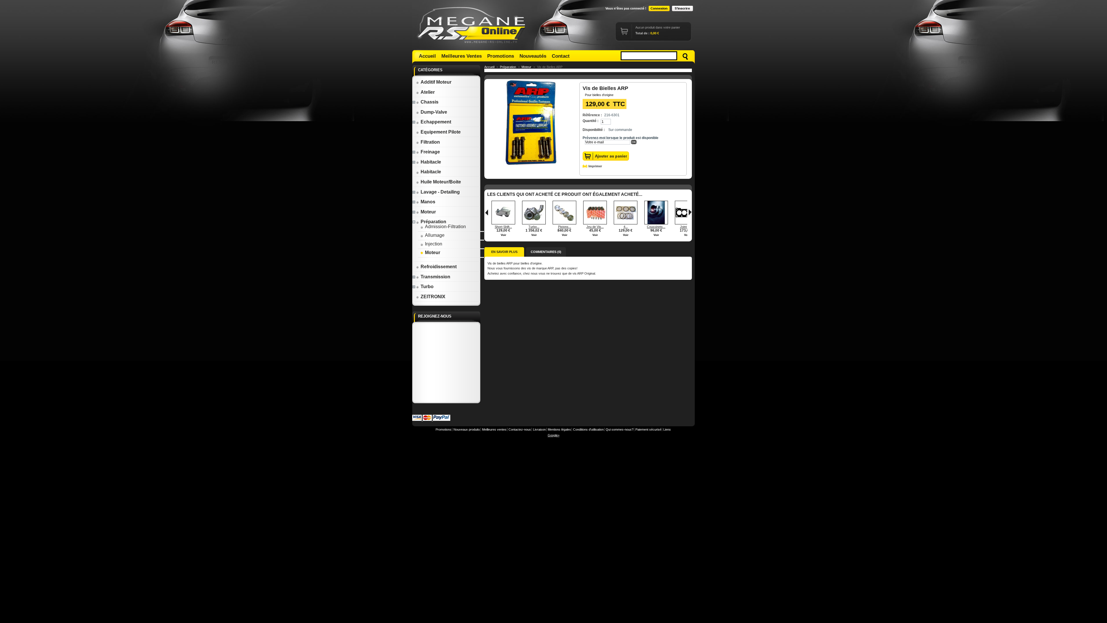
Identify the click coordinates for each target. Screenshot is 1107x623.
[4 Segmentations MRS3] (625, 223)
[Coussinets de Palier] (656, 223)
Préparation (433, 221)
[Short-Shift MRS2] (503, 223)
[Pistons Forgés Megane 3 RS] (564, 223)
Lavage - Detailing (440, 191)
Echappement (436, 121)
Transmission (435, 276)
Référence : (592, 115)
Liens (667, 429)
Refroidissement (439, 266)
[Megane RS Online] (472, 25)
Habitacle (431, 161)
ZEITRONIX (433, 296)
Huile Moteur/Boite (441, 181)
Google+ (554, 435)
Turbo (427, 286)
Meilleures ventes (494, 429)
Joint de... (687, 226)
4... (626, 226)
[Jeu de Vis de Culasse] (595, 223)
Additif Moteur (436, 82)
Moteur (428, 211)
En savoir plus (504, 252)
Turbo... (533, 226)
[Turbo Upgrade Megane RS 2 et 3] (534, 223)
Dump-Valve (434, 112)
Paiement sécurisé (648, 429)
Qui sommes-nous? (619, 429)
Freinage (430, 151)
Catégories (430, 70)
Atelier (428, 92)
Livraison (539, 429)
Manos (428, 201)
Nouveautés (532, 56)
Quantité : (590, 121)
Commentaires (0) (546, 252)
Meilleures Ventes (461, 56)
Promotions (500, 56)
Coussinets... (656, 226)
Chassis (429, 102)
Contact (561, 56)
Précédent (486, 212)
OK (634, 142)
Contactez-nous (520, 429)
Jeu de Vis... (595, 226)
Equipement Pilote (441, 132)
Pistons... (564, 226)
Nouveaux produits (466, 429)
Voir (503, 235)
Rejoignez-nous (434, 316)
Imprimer (595, 166)
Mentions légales (559, 429)
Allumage (435, 235)
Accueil (427, 56)
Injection (433, 243)
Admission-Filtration (445, 226)
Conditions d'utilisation (588, 429)
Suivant (690, 212)
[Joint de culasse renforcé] (687, 223)
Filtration (430, 142)
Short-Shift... (503, 226)
